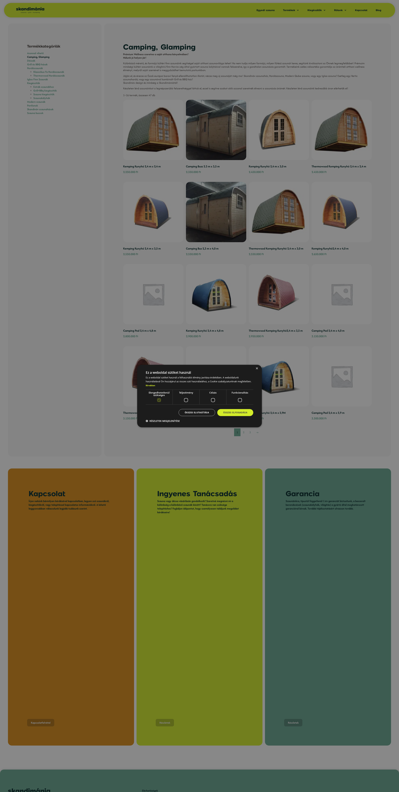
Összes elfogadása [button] (235, 412)
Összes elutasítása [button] (197, 412)
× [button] (257, 368)
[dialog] (199, 396)
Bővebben (150, 385)
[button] (163, 420)
